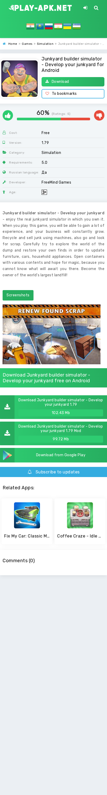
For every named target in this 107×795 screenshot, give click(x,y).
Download (60, 81)
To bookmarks (64, 93)
